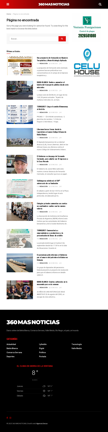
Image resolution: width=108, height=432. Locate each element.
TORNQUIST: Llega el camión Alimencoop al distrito (52, 107)
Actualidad (11, 344)
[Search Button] (100, 4)
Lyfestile (42, 344)
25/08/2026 (54, 64)
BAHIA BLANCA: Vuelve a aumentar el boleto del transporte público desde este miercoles (52, 85)
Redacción (44, 64)
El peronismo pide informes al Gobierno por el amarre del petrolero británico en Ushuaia (52, 257)
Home (9, 14)
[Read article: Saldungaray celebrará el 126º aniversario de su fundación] (20, 188)
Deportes (10, 356)
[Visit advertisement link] (86, 27)
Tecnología (77, 344)
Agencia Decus (42, 423)
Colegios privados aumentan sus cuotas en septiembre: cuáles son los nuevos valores (52, 206)
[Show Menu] (8, 4)
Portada (42, 356)
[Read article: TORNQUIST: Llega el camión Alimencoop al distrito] (20, 114)
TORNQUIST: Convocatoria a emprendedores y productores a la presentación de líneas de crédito (50, 233)
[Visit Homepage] (54, 4)
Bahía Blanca (12, 348)
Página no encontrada (21, 14)
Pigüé (41, 348)
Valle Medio (77, 348)
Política (42, 352)
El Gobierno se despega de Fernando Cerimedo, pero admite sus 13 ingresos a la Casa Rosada (52, 159)
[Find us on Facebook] (7, 418)
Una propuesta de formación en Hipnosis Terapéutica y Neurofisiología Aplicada (52, 59)
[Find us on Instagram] (10, 418)
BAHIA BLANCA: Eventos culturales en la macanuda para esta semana (52, 283)
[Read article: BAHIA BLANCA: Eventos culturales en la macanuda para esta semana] (20, 289)
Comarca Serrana (14, 352)
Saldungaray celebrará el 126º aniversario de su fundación (48, 182)
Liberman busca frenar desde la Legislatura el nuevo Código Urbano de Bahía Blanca (51, 132)
